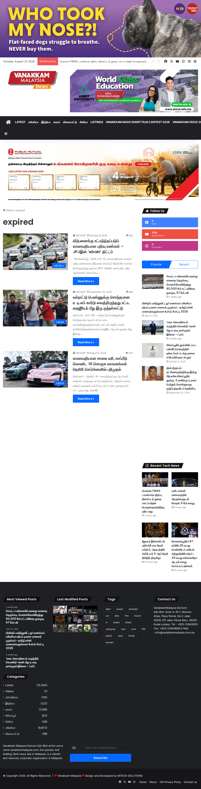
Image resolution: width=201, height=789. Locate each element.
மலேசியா (33, 122)
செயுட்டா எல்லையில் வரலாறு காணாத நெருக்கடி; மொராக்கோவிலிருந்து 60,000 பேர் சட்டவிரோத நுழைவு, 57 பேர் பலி (182, 284)
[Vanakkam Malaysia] (33, 80)
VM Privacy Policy (170, 782)
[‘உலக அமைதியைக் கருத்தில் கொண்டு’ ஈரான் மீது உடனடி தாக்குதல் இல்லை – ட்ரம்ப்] (153, 327)
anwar (119, 609)
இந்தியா (46, 122)
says (120, 635)
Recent (184, 264)
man (123, 629)
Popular (156, 264)
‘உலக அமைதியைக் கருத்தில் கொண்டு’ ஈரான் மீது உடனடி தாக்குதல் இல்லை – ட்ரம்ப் (181, 328)
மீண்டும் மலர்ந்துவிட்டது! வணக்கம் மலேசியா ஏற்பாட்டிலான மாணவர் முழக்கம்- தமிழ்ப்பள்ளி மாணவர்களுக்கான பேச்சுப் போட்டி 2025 (167, 307)
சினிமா (84, 122)
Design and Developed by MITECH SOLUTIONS (114, 775)
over (133, 629)
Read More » (86, 281)
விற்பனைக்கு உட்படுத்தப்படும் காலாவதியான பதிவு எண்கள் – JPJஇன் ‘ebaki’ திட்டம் (98, 246)
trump (131, 635)
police (109, 635)
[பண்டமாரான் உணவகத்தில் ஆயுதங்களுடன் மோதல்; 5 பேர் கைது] (185, 479)
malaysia (110, 629)
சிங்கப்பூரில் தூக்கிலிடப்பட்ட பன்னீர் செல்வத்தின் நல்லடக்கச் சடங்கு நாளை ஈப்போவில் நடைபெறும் (181, 351)
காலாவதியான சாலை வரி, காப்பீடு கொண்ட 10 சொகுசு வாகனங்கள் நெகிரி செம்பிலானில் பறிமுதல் (100, 364)
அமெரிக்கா (11, 697)
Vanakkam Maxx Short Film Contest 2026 (138, 122)
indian (116, 622)
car (107, 615)
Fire (127, 615)
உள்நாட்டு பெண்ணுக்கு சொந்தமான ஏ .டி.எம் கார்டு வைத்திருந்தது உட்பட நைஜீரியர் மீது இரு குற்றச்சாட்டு (101, 302)
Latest (20, 122)
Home (9, 210)
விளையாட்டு (70, 122)
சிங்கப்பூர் (10, 715)
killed (128, 622)
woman (110, 642)
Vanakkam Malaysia (70, 775)
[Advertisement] (170, 428)
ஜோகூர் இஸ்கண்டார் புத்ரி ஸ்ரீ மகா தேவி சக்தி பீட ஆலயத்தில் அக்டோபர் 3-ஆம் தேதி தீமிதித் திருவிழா (155, 549)
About (153, 782)
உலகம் (56, 122)
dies (117, 615)
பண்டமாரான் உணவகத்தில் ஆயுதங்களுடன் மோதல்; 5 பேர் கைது (183, 497)
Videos (9, 691)
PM (143, 629)
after (108, 609)
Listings (96, 122)
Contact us (190, 782)
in (107, 622)
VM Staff (80, 235)
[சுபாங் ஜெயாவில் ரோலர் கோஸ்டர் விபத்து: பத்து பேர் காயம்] (60, 628)
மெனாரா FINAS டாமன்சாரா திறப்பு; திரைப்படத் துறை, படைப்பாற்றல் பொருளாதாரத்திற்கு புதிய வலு (153, 501)
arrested (133, 609)
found (137, 615)
